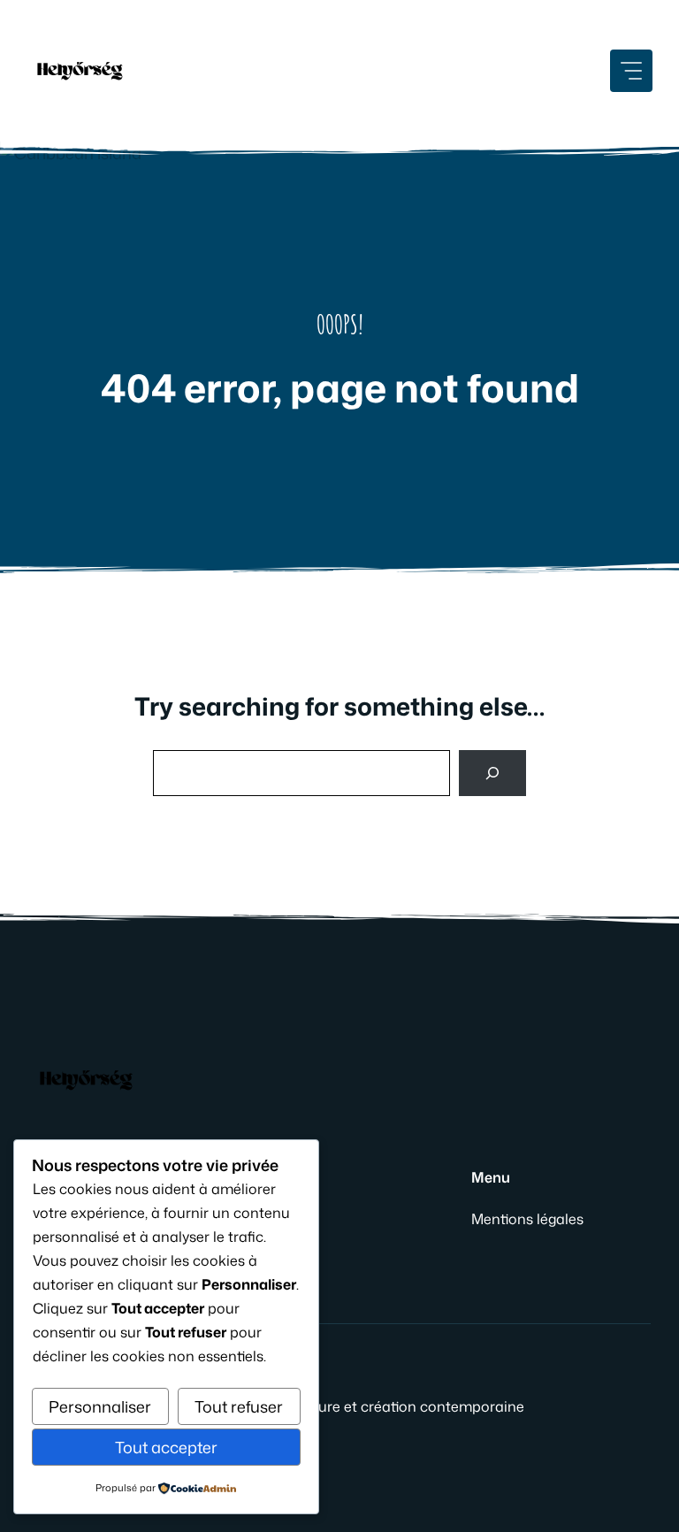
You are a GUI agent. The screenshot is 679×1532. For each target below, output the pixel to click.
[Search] (492, 773)
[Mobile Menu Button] (631, 71)
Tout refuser (239, 1406)
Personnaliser (100, 1406)
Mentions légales (527, 1219)
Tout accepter (166, 1447)
